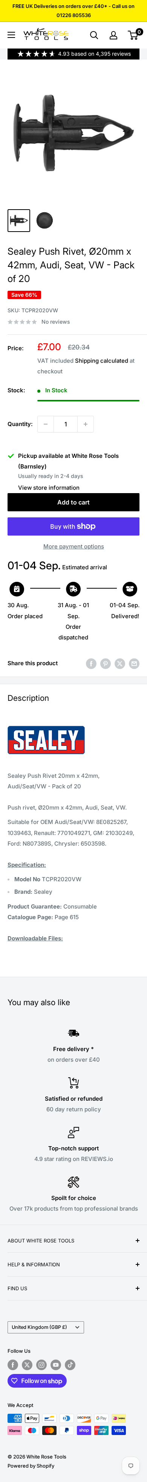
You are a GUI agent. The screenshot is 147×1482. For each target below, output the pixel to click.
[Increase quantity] (85, 424)
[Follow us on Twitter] (27, 1365)
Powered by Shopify (31, 1466)
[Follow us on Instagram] (41, 1365)
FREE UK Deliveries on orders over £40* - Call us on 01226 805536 (73, 10)
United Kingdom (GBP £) (39, 1327)
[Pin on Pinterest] (105, 663)
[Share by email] (134, 663)
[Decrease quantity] (46, 424)
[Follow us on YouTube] (56, 1365)
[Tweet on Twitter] (120, 663)
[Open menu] (11, 35)
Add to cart (73, 502)
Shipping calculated (101, 360)
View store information (49, 487)
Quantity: (20, 424)
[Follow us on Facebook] (13, 1365)
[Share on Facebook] (91, 663)
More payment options (73, 546)
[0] (133, 35)
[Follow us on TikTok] (70, 1365)
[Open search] (94, 35)
